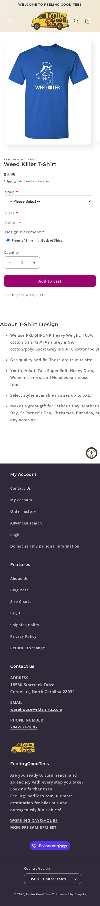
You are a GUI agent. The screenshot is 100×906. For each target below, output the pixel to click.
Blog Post (19, 590)
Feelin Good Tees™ (40, 894)
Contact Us (20, 488)
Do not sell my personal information (44, 546)
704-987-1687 (24, 726)
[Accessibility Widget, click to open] (91, 453)
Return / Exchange (27, 647)
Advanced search (26, 523)
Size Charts (21, 601)
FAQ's (15, 613)
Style (10, 191)
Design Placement (23, 231)
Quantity (11, 252)
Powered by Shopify (71, 894)
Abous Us (19, 578)
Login (15, 534)
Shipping (10, 181)
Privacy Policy (23, 636)
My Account (21, 499)
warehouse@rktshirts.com (36, 709)
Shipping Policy (24, 624)
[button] (10, 21)
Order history (23, 511)
